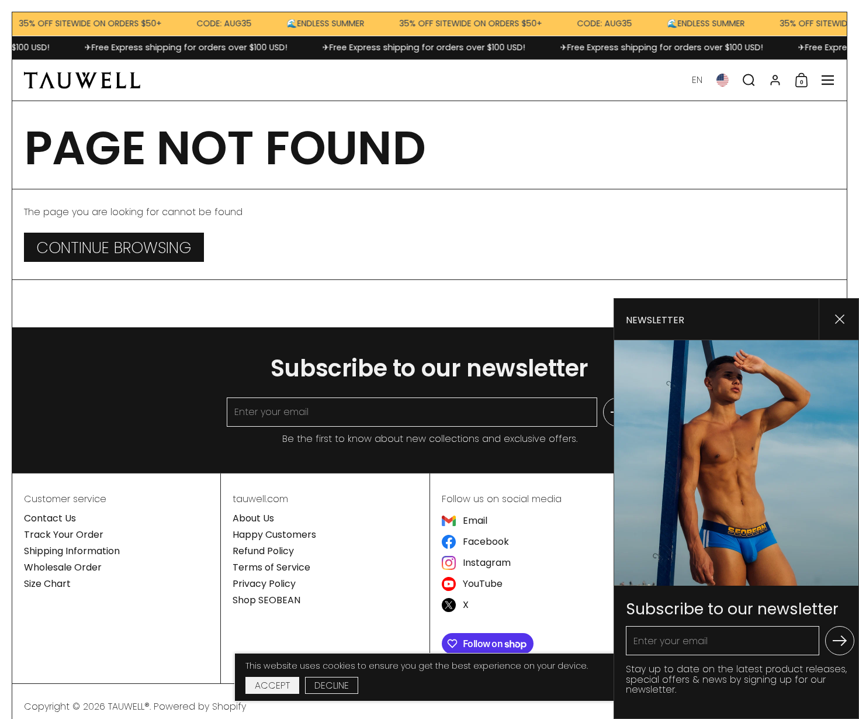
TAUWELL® (129, 706)
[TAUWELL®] (82, 80)
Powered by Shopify (200, 706)
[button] (697, 80)
